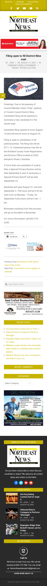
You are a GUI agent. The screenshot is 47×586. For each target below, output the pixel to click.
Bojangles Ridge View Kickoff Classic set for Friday (30, 528)
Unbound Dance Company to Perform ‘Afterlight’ (30, 512)
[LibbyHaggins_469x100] (23, 40)
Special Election (28, 68)
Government (30, 65)
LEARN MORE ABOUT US (23, 573)
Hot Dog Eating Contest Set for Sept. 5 (22, 329)
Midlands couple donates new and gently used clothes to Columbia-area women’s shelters (23, 348)
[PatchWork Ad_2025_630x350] (23, 293)
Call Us (23, 558)
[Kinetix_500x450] (23, 392)
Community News (16, 65)
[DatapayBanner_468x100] (23, 244)
